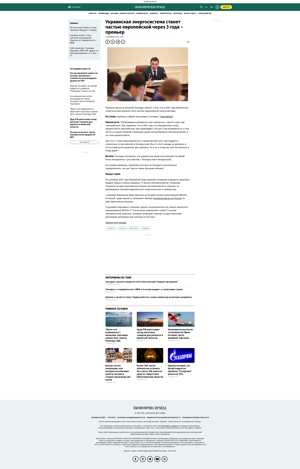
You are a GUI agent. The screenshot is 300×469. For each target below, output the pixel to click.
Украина (145, 228)
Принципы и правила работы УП (195, 417)
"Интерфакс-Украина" (169, 426)
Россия (122, 228)
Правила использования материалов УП (163, 417)
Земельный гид (204, 13)
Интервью (177, 13)
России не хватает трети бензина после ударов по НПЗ (82, 135)
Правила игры (142, 13)
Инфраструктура (127, 13)
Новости (92, 13)
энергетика (133, 228)
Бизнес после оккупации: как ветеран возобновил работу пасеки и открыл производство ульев (118, 372)
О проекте (111, 417)
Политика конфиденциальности (131, 417)
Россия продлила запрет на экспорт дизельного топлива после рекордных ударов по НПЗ (84, 77)
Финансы (154, 13)
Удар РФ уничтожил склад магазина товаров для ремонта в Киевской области (150, 333)
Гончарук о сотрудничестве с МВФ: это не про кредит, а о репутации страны (144, 289)
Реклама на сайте (98, 417)
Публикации (103, 13)
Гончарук (111, 228)
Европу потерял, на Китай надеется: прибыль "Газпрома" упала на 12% (180, 369)
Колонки (114, 13)
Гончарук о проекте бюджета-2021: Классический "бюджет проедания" (141, 282)
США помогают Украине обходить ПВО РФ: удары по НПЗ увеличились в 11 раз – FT (84, 52)
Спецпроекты (166, 13)
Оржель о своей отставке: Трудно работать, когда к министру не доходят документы (148, 297)
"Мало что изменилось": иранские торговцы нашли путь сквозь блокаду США (116, 335)
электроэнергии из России (167, 198)
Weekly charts (190, 13)
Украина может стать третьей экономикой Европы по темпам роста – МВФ (83, 39)
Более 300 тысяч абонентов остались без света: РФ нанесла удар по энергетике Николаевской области (150, 371)
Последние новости (80, 69)
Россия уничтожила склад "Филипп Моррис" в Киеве (83, 28)
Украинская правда (115, 222)
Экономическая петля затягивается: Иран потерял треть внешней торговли (180, 333)
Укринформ (166, 116)
